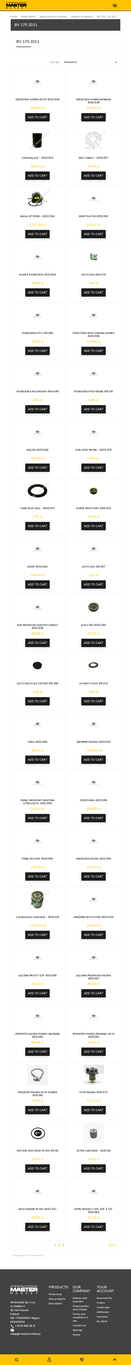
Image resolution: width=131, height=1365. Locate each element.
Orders (101, 1302)
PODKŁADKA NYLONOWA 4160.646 (37, 391)
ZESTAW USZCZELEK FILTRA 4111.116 (37, 1151)
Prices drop (55, 1294)
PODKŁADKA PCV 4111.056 (37, 333)
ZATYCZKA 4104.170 (93, 274)
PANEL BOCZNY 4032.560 (37, 859)
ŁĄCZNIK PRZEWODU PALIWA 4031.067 (93, 977)
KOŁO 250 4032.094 (93, 625)
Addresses (103, 1312)
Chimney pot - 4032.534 (37, 158)
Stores (76, 1334)
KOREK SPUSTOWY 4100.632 (93, 508)
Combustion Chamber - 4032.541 (37, 917)
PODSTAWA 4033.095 (93, 800)
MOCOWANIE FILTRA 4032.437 (37, 1209)
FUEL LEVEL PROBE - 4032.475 (94, 450)
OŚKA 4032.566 (37, 742)
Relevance (91, 62)
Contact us (79, 1325)
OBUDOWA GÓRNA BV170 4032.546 (37, 99)
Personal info (104, 1298)
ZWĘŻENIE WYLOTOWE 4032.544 (93, 917)
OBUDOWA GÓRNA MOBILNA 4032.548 (93, 101)
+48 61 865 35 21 (22, 1326)
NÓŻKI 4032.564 (37, 566)
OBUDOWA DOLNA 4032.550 (93, 859)
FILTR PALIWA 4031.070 (94, 1092)
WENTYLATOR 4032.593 (93, 216)
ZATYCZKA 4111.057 (93, 566)
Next (113, 1245)
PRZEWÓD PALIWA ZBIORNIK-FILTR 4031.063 (93, 1035)
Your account (105, 1289)
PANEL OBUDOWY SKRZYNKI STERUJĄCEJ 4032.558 (37, 801)
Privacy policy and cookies (81, 1308)
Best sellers (55, 1303)
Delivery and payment (80, 1300)
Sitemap (77, 1330)
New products (57, 1299)
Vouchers (102, 1316)
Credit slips (103, 1307)
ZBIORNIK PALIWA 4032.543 (94, 742)
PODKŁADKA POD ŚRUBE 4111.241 (93, 391)
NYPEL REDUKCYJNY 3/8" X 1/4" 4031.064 (93, 1210)
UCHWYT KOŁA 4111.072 (93, 683)
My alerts (102, 1321)
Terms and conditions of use (80, 1317)
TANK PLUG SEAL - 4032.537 (37, 508)
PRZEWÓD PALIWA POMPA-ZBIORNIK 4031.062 (37, 1035)
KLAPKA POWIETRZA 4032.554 (37, 274)
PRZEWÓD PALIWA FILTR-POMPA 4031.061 (37, 1093)
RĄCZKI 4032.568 (37, 450)
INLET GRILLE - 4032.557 (93, 158)
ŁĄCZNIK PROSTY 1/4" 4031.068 (37, 975)
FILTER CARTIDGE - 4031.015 (94, 1151)
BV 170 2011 (25, 24)
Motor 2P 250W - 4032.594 (37, 216)
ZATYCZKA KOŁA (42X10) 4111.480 (37, 683)
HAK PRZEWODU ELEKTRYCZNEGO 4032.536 (37, 626)
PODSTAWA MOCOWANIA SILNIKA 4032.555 (94, 334)
